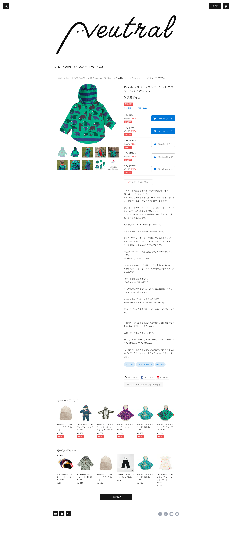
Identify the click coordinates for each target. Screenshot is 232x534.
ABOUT (67, 66)
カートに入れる (165, 118)
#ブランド (130, 364)
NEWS (100, 66)
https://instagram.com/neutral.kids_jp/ (171, 514)
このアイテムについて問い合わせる (145, 384)
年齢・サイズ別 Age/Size (76, 78)
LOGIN (215, 6)
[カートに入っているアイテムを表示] (226, 6)
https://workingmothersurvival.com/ (177, 514)
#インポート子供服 (145, 364)
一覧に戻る (116, 497)
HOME (56, 66)
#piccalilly (160, 364)
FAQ (91, 66)
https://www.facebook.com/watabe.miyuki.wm (160, 514)
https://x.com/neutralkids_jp (166, 514)
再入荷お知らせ (165, 144)
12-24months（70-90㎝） (101, 78)
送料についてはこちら (137, 108)
